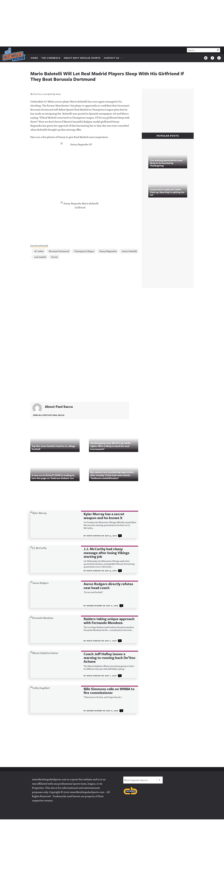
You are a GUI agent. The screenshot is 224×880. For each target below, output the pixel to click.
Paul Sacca (38, 94)
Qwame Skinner (95, 605)
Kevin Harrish (94, 535)
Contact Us (111, 57)
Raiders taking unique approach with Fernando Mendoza (109, 621)
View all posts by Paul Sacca (48, 415)
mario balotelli (129, 251)
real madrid (40, 257)
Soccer (54, 257)
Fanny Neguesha (108, 251)
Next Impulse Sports (136, 780)
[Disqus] (84, 295)
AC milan (39, 251)
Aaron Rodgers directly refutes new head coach (108, 586)
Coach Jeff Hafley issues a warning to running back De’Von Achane (109, 657)
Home (34, 57)
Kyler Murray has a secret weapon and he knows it (104, 516)
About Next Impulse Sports (82, 57)
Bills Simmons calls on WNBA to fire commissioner (109, 691)
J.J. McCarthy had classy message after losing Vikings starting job (106, 552)
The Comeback (50, 57)
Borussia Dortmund (59, 251)
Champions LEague (84, 251)
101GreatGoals (39, 245)
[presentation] (55, 524)
